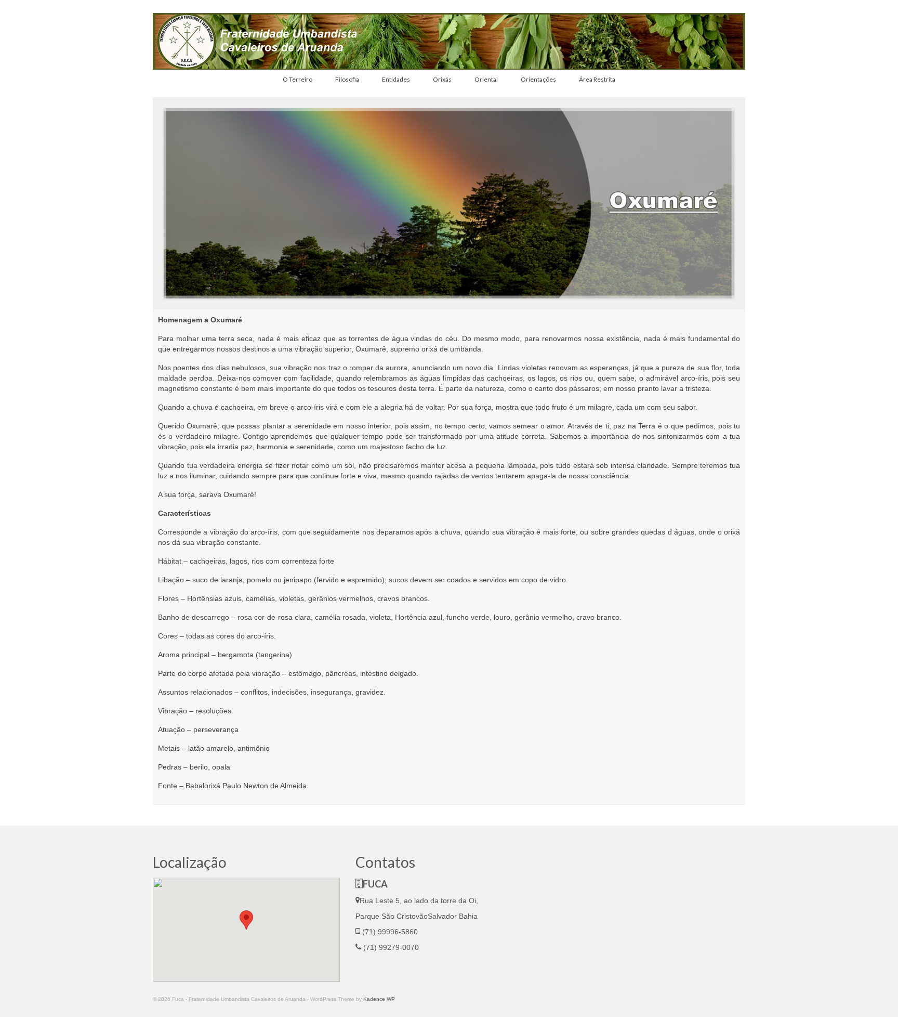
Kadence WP (379, 999)
